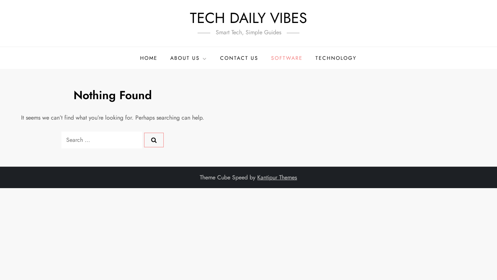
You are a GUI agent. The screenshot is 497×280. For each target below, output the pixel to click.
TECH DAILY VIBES (248, 17)
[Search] (154, 140)
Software (287, 58)
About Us (185, 58)
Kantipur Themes (277, 177)
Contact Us (239, 58)
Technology (336, 58)
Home (149, 58)
